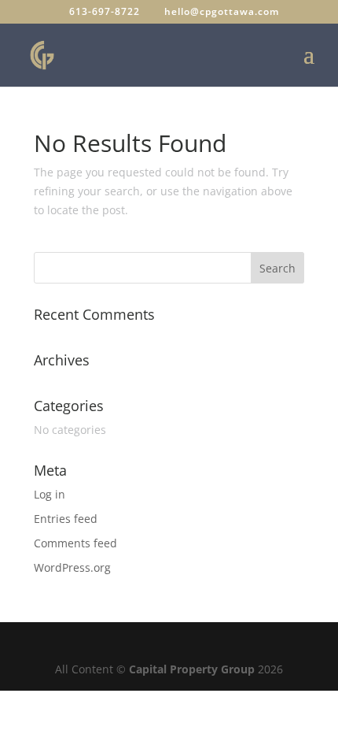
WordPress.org (72, 567)
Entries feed (65, 518)
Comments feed (75, 543)
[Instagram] (209, 644)
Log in (49, 494)
